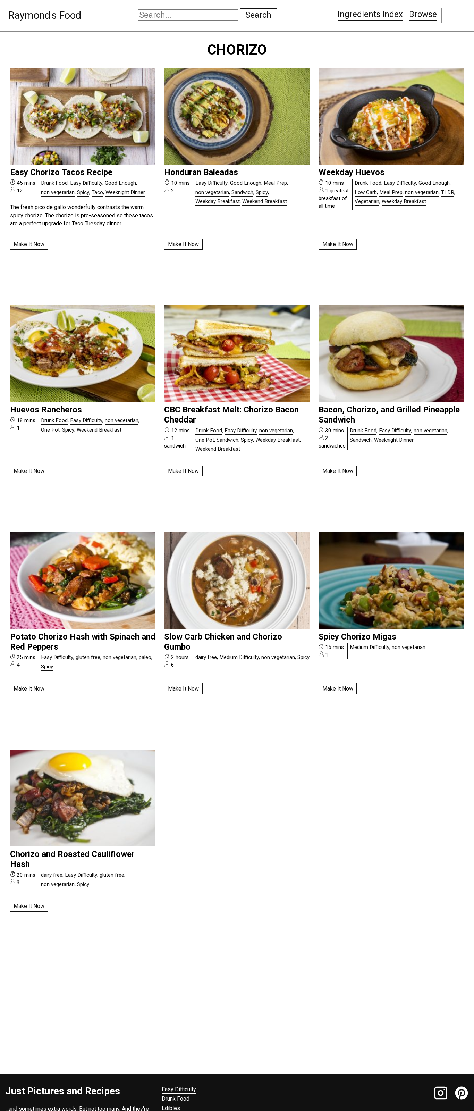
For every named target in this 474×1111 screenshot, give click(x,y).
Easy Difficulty (86, 183)
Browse (423, 14)
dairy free (206, 657)
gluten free (88, 657)
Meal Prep (275, 183)
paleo (145, 657)
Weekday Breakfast (217, 201)
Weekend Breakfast (264, 201)
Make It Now (29, 244)
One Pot (50, 430)
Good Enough (120, 183)
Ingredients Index (370, 14)
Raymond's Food (44, 15)
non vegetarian (58, 192)
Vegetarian (367, 201)
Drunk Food (54, 183)
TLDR (447, 192)
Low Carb (366, 192)
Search (258, 15)
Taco (97, 192)
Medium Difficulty (239, 657)
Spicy (83, 192)
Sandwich (242, 192)
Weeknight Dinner (125, 192)
